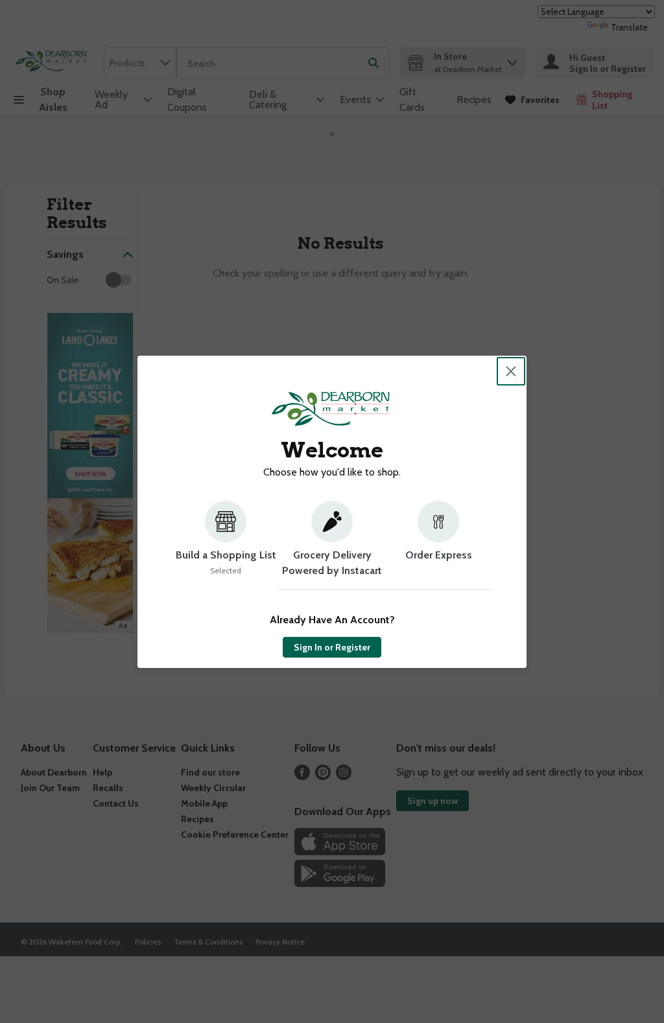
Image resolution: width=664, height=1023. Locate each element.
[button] (225, 545)
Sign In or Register (332, 647)
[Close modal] (511, 371)
